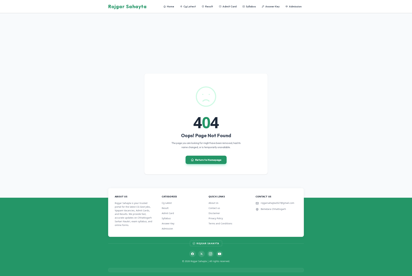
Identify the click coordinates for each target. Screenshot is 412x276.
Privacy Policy (216, 218)
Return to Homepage (208, 159)
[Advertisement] (206, 38)
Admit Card (229, 6)
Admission (295, 6)
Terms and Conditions (220, 223)
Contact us (214, 208)
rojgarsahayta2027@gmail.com (277, 202)
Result (209, 6)
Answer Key (272, 6)
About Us (213, 202)
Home (170, 6)
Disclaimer (214, 213)
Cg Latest (189, 6)
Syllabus (251, 6)
